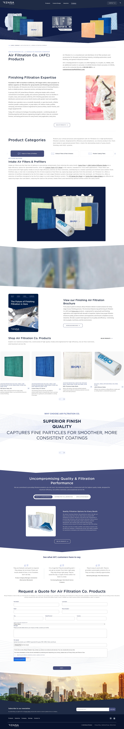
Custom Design (57, 3)
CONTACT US (112, 3)
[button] (27, 153)
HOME (12, 45)
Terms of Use (113, 725)
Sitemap (30, 718)
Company (73, 3)
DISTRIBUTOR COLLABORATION (64, 496)
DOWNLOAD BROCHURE (72, 325)
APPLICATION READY (82, 496)
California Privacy (105, 725)
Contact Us (37, 718)
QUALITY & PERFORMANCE (43, 496)
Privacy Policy (98, 725)
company (17, 45)
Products (47, 3)
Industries (66, 3)
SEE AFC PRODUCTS (105, 338)
